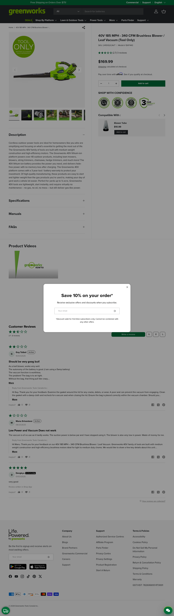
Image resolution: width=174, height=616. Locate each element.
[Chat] (168, 610)
